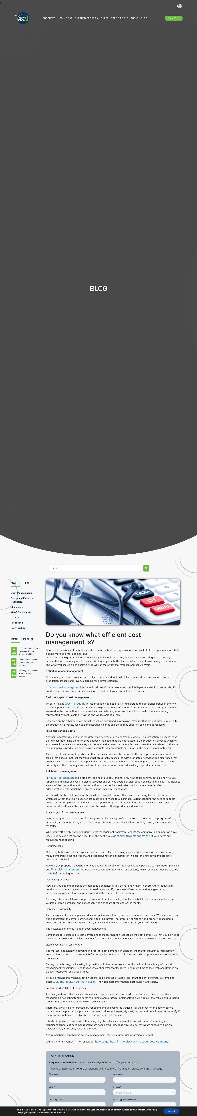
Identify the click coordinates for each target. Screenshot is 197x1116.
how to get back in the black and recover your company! (132, 1041)
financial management (65, 869)
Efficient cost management (63, 687)
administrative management (131, 835)
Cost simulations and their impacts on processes (28, 662)
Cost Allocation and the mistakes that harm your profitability (29, 651)
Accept (171, 1111)
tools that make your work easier (74, 981)
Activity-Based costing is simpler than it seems (29, 673)
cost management (76, 703)
